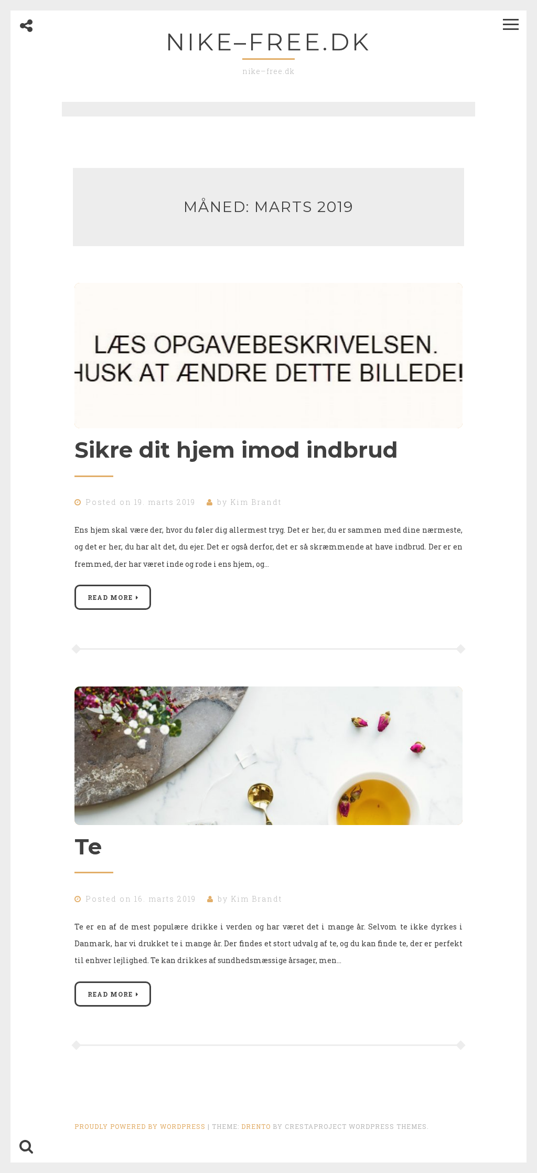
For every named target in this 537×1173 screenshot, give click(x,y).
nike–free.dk (268, 41)
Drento (256, 1126)
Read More (110, 597)
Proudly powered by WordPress (140, 1126)
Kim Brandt (256, 502)
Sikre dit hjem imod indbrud (236, 449)
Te (88, 846)
